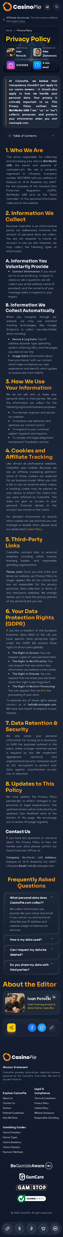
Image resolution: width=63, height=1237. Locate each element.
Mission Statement (15, 1067)
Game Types (10, 1137)
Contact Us (9, 1103)
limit (43, 690)
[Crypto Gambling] (31, 1228)
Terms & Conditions (45, 1098)
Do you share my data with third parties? (29, 967)
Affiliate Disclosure (44, 1112)
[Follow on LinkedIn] (54, 997)
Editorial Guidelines (13, 1112)
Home (9, 30)
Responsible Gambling (46, 1117)
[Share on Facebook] (32, 1027)
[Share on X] (42, 1027)
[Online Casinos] (8, 1228)
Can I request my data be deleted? (28, 952)
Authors (7, 1108)
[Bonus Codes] (19, 1228)
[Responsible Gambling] (55, 1228)
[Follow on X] (47, 997)
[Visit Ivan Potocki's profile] (15, 1003)
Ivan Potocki (39, 998)
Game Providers (12, 1132)
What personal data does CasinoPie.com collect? (28, 900)
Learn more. (18, 21)
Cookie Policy (34, 529)
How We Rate (10, 1117)
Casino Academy (12, 1142)
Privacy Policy (41, 1103)
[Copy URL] (51, 1027)
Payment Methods (13, 1152)
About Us (8, 1098)
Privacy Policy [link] (24, 30)
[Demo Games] (43, 1228)
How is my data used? (26, 940)
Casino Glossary (11, 1147)
